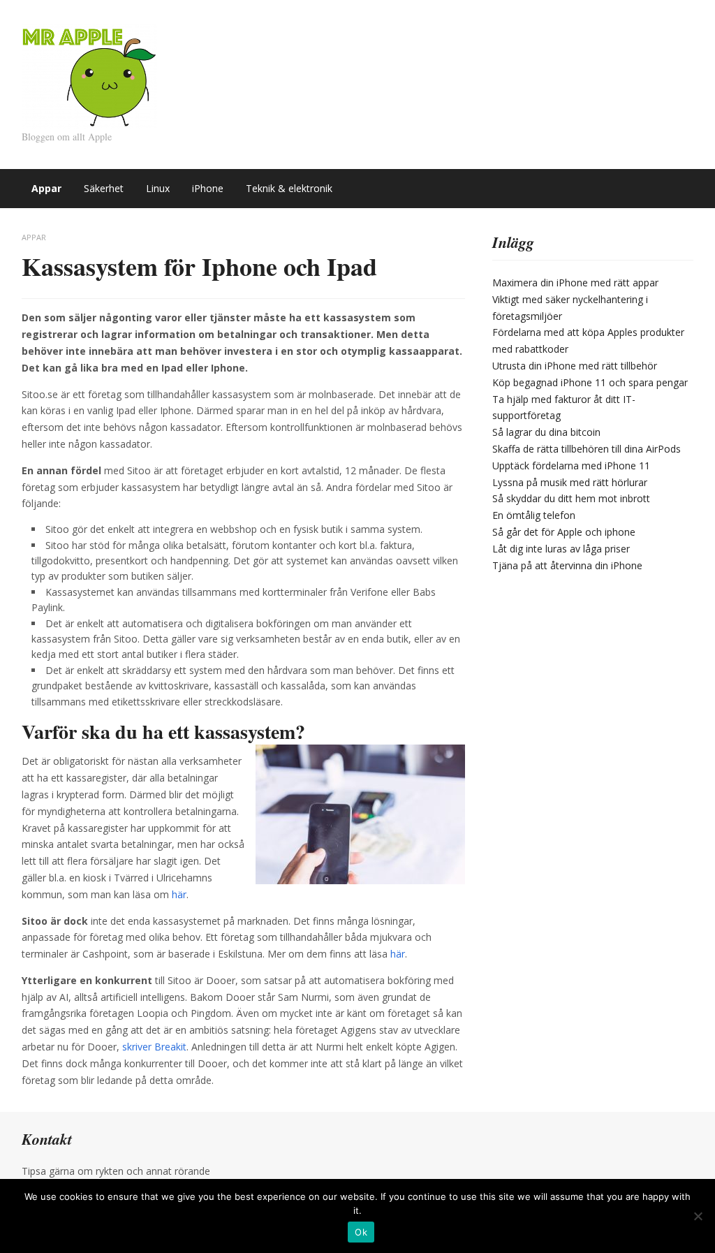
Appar (46, 188)
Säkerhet (104, 188)
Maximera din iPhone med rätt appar (575, 282)
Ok (361, 1232)
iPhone (207, 188)
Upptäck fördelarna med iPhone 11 (571, 465)
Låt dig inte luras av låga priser (561, 548)
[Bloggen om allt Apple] (89, 75)
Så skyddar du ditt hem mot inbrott (571, 498)
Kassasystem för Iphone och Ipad (199, 266)
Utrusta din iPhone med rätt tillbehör (574, 365)
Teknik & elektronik (289, 188)
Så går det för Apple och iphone (563, 531)
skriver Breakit (154, 1046)
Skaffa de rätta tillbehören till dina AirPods (586, 448)
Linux (158, 188)
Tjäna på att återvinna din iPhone (567, 565)
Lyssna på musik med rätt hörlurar (569, 482)
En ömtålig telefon (533, 515)
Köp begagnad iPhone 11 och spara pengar (590, 382)
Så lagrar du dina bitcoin (546, 432)
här (179, 894)
